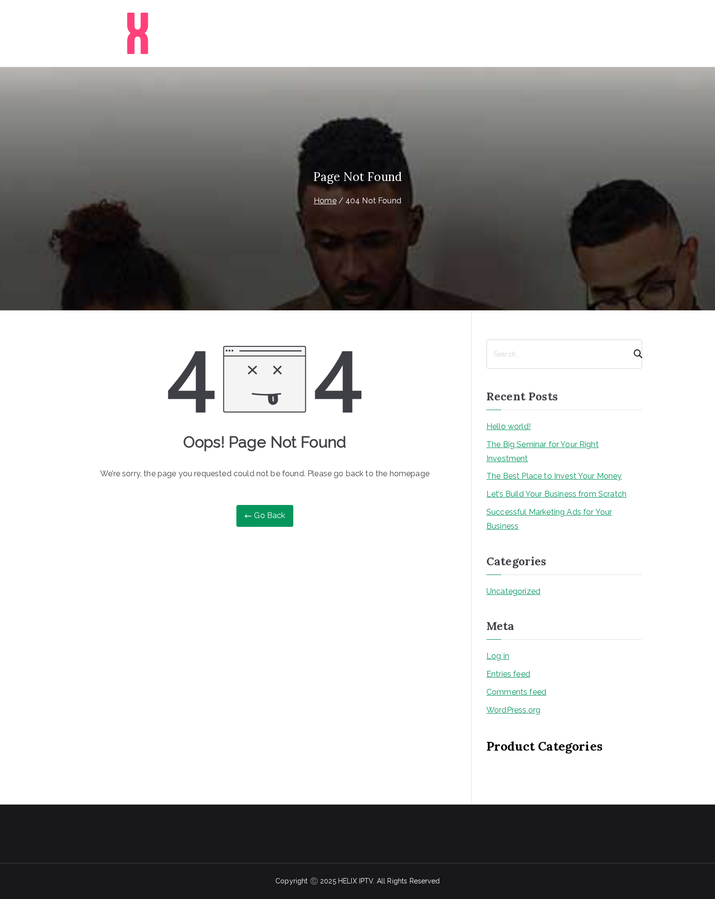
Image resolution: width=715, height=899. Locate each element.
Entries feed (508, 674)
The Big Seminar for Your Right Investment (542, 451)
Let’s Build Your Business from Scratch (556, 494)
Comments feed (516, 692)
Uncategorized (513, 591)
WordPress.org (513, 710)
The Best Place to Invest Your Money (554, 476)
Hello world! (508, 426)
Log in (497, 656)
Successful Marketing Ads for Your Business (549, 519)
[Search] (634, 354)
